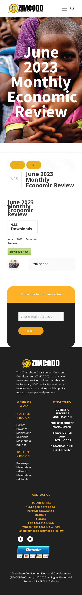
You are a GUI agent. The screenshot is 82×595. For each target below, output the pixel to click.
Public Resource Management (62, 425)
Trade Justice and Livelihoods (62, 436)
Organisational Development (62, 448)
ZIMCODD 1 (41, 264)
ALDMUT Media (49, 581)
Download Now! (19, 251)
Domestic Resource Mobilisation (62, 413)
